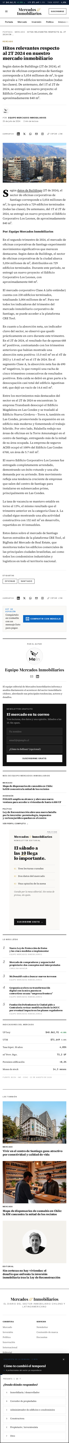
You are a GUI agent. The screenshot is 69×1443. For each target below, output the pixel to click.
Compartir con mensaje (45, 619)
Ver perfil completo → (15, 824)
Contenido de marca (47, 1332)
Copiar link (56, 134)
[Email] (31, 676)
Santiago (26, 581)
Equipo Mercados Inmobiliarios (27, 118)
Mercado (22, 22)
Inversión (36, 22)
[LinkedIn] (37, 676)
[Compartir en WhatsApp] (30, 133)
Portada (9, 22)
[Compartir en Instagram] (42, 133)
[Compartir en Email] (36, 133)
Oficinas (10, 581)
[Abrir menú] (6, 11)
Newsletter (42, 1327)
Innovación (9, 1342)
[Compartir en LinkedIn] (18, 133)
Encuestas (42, 1337)
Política (49, 22)
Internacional (10, 1347)
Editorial (7, 1352)
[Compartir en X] (24, 133)
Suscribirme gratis (34, 758)
